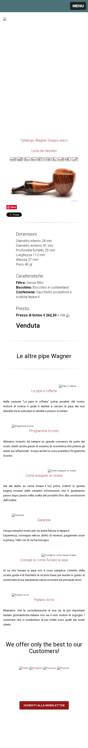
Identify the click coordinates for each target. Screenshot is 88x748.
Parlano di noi (44, 600)
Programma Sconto (44, 431)
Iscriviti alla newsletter (44, 705)
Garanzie (44, 520)
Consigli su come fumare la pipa (44, 560)
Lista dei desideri (44, 151)
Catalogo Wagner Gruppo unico (44, 140)
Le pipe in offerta (44, 391)
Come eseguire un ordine (44, 476)
